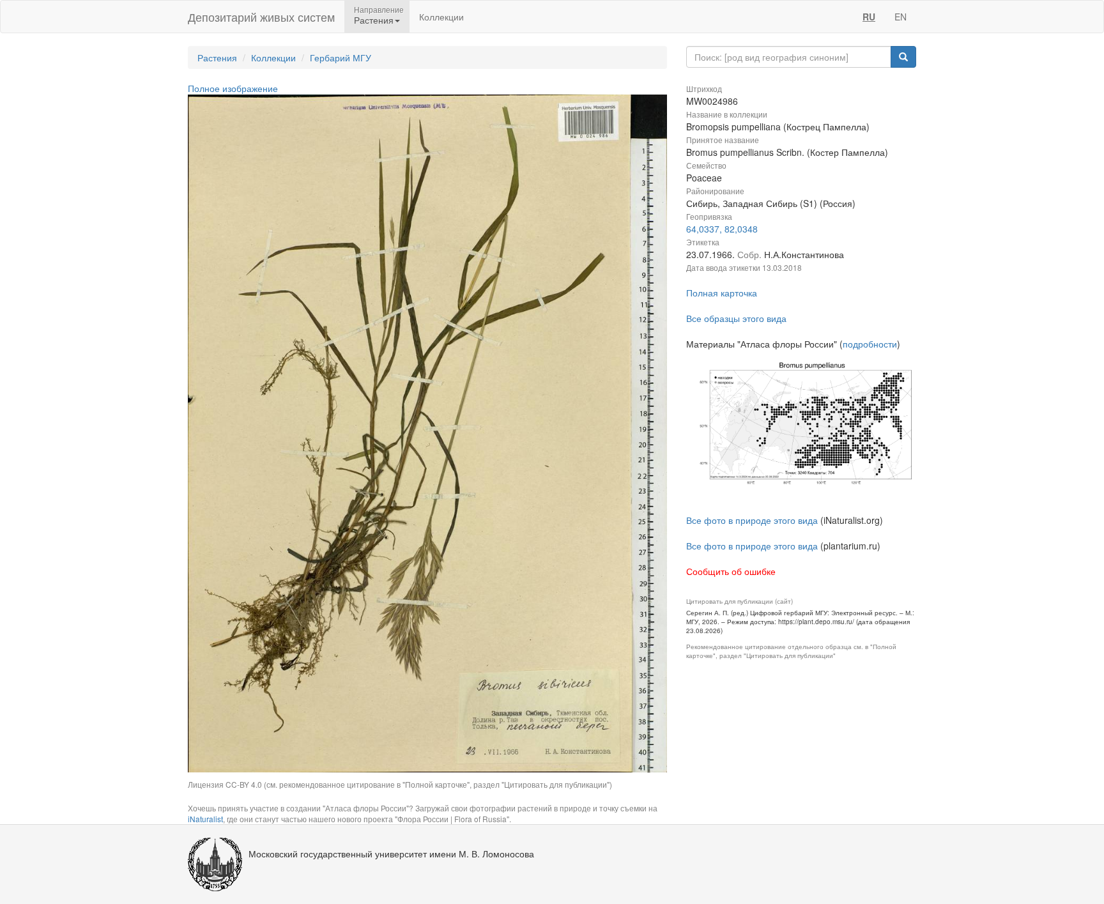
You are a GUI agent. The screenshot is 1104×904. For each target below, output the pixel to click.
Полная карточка (721, 292)
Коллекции (441, 16)
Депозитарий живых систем (261, 16)
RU (868, 16)
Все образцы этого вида (736, 318)
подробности (870, 343)
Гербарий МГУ (340, 57)
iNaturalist (205, 818)
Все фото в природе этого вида (752, 520)
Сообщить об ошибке (731, 571)
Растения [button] (374, 19)
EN (900, 16)
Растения (217, 57)
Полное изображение (233, 88)
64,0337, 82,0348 (722, 228)
